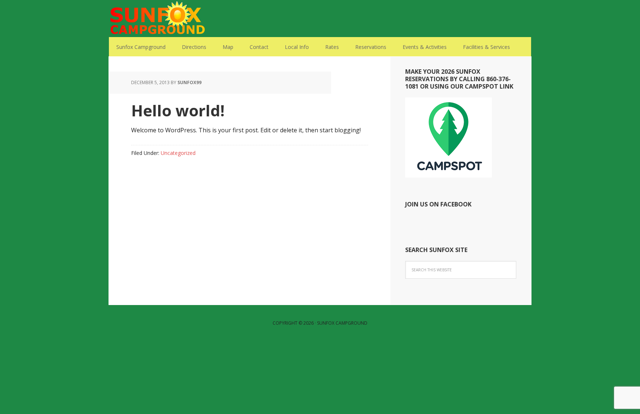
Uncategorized (178, 152)
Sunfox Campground (157, 18)
